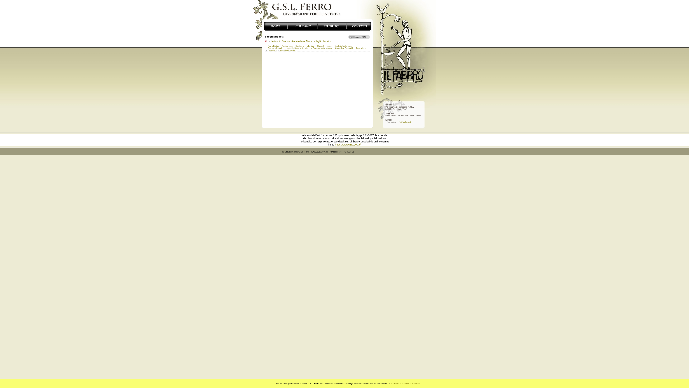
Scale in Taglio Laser (343, 46)
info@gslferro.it (404, 122)
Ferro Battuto (273, 46)
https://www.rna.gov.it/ (348, 144)
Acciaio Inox (287, 46)
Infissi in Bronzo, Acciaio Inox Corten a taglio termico (301, 41)
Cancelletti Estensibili (344, 48)
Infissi (329, 46)
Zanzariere (361, 48)
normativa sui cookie (400, 383)
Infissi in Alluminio (287, 50)
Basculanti (272, 50)
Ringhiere (299, 46)
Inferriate (310, 46)
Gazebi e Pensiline (275, 48)
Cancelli (320, 46)
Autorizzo (416, 383)
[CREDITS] (349, 152)
